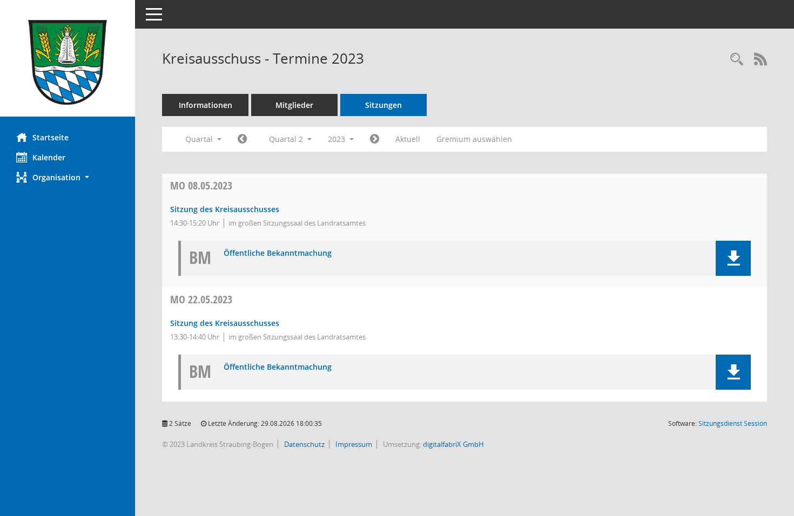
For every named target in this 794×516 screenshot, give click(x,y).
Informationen (205, 105)
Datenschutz (303, 444)
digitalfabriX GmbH (453, 444)
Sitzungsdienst (732, 423)
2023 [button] (337, 139)
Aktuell (407, 139)
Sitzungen (383, 105)
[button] (67, 177)
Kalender (48, 157)
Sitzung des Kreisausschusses (224, 209)
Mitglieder (294, 105)
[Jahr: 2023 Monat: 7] (374, 139)
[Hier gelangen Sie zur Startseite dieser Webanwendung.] (67, 62)
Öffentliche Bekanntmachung (278, 253)
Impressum (353, 444)
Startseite (50, 137)
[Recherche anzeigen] (737, 60)
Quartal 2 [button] (287, 139)
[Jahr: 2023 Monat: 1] (242, 139)
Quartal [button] (200, 139)
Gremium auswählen (474, 139)
